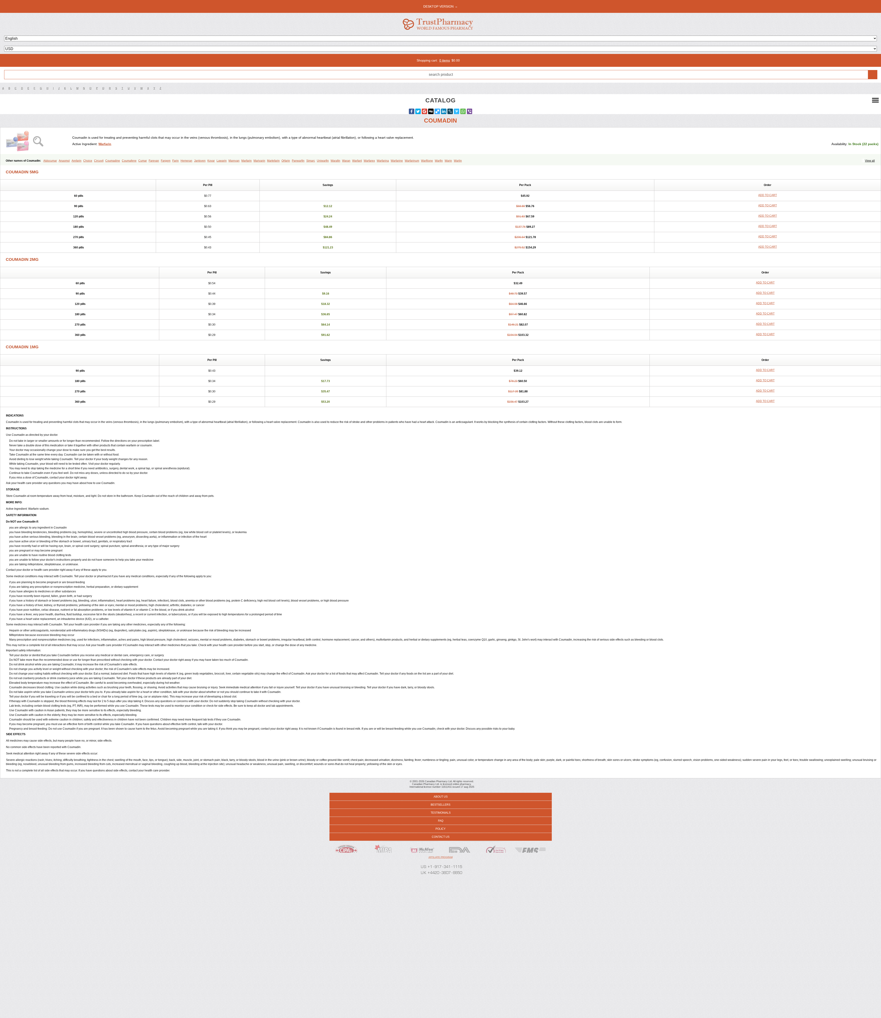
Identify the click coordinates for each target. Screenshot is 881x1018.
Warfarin (104, 144)
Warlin (458, 160)
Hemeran (186, 160)
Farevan (154, 160)
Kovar (211, 160)
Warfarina (383, 160)
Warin (448, 160)
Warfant (357, 160)
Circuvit (98, 160)
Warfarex (369, 160)
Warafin (335, 160)
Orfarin (286, 160)
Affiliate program (441, 857)
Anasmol (64, 160)
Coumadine (112, 160)
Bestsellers (440, 804)
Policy (440, 828)
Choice (87, 160)
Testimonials (441, 812)
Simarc (310, 160)
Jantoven (200, 160)
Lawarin (222, 160)
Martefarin (273, 160)
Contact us (440, 836)
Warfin (439, 160)
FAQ (440, 820)
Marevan (234, 160)
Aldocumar (50, 160)
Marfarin (246, 160)
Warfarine (397, 160)
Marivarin (259, 160)
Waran (346, 160)
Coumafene (129, 160)
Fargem (165, 160)
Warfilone (427, 160)
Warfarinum (412, 160)
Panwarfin (298, 160)
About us (441, 796)
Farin (175, 160)
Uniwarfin (323, 160)
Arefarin (76, 160)
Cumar (142, 160)
